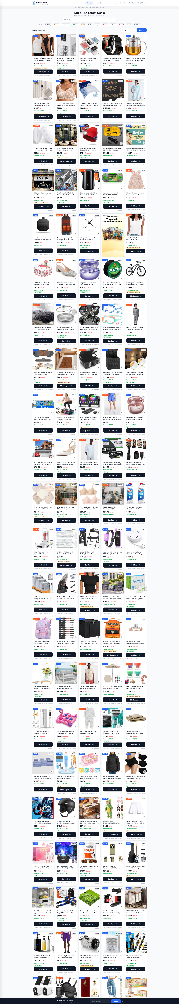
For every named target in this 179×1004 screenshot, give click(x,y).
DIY (91, 25)
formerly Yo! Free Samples (41, 4)
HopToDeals (41, 2)
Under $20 (123, 3)
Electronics (66, 25)
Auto (130, 25)
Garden (76, 25)
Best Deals (132, 3)
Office (137, 25)
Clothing (49, 25)
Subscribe (116, 1001)
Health (122, 25)
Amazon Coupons (100, 3)
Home (57, 25)
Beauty (114, 25)
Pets (84, 25)
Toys (106, 25)
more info (102, 7)
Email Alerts (142, 3)
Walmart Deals (112, 3)
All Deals (89, 3)
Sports (98, 25)
